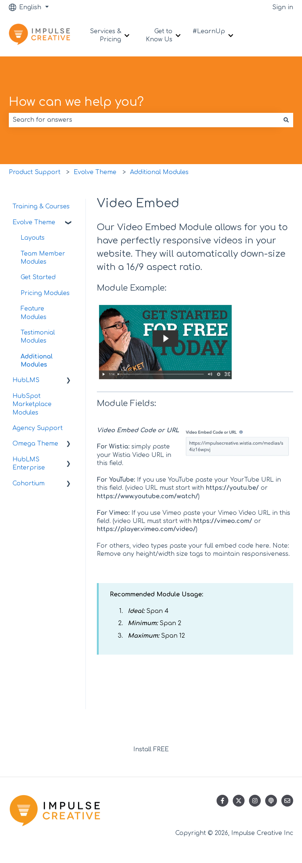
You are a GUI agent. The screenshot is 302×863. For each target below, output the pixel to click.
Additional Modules (159, 172)
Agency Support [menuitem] (38, 428)
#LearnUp (209, 31)
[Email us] (287, 801)
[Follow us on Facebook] (222, 801)
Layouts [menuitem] (33, 238)
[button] (68, 223)
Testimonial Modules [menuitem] (38, 336)
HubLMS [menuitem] (26, 380)
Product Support (34, 172)
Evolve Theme (95, 172)
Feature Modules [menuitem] (33, 312)
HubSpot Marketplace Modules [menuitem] (32, 404)
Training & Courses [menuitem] (41, 206)
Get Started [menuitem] (38, 277)
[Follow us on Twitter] (239, 801)
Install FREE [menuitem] (151, 749)
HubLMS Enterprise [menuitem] (29, 463)
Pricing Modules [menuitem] (45, 293)
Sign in (282, 7)
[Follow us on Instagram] (255, 801)
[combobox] (144, 120)
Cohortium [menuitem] (29, 483)
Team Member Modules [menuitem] (43, 257)
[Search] (286, 120)
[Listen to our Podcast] (271, 801)
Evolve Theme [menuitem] (34, 222)
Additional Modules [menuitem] (37, 360)
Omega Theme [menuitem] (35, 443)
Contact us (274, 35)
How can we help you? (76, 102)
